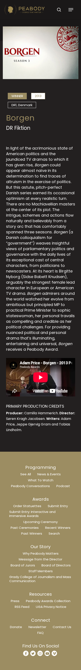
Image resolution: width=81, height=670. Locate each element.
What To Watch (40, 480)
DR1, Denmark (21, 105)
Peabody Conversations (30, 486)
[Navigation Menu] (71, 10)
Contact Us (62, 627)
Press (15, 601)
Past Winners (31, 533)
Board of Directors (56, 565)
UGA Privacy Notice (51, 606)
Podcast (63, 486)
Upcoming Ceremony (40, 522)
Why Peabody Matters (41, 553)
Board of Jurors (23, 565)
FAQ (40, 632)
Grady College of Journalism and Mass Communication (40, 579)
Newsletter (37, 627)
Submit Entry (58, 506)
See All (25, 474)
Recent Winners (57, 527)
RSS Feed (22, 606)
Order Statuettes (27, 506)
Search (54, 533)
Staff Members (41, 571)
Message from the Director (40, 559)
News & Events (49, 474)
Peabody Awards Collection (48, 601)
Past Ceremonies (25, 527)
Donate (16, 627)
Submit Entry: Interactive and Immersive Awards (32, 513)
